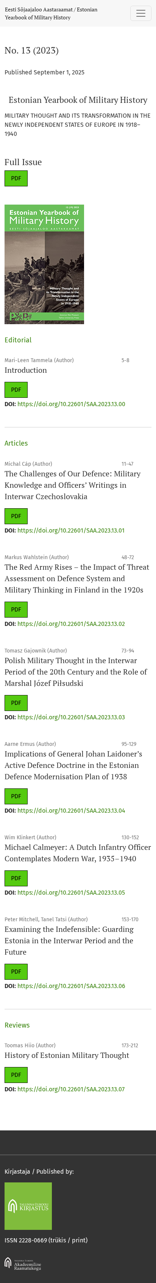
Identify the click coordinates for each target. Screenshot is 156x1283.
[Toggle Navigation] (140, 13)
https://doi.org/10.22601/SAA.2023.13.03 (71, 717)
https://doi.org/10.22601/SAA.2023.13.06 (71, 986)
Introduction (26, 370)
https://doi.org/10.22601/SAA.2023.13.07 (71, 1089)
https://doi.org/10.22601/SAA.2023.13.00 (71, 404)
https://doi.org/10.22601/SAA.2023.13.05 (71, 892)
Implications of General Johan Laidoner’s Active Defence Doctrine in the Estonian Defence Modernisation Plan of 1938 (73, 765)
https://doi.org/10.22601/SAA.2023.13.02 (71, 623)
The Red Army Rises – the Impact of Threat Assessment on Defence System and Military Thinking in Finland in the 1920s (77, 578)
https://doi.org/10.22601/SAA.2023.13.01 (71, 530)
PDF (16, 178)
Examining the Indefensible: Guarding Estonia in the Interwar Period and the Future (69, 940)
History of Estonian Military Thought (67, 1055)
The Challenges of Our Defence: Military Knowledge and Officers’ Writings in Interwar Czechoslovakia (72, 484)
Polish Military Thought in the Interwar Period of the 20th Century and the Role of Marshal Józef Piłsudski (76, 671)
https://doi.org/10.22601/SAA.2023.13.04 (71, 810)
